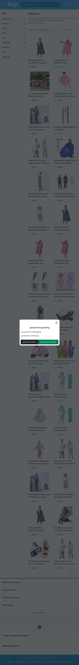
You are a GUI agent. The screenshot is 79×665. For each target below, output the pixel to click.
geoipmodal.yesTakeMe (48, 342)
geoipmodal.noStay (29, 342)
